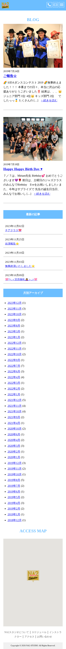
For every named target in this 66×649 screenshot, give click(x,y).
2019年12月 (15, 462)
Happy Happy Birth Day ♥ (22, 169)
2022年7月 (14, 365)
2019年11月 (15, 468)
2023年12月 (15, 302)
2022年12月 (15, 342)
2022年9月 (14, 360)
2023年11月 (15, 308)
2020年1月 (14, 457)
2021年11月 (15, 405)
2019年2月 (14, 508)
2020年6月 (14, 434)
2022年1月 (14, 394)
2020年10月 (15, 428)
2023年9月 (14, 320)
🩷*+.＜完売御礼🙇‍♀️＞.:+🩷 (21, 279)
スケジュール (39, 632)
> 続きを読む (49, 100)
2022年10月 (15, 354)
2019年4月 (14, 502)
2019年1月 (14, 514)
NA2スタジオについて (16, 632)
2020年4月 (14, 440)
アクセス (29, 636)
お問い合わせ (44, 636)
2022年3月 (14, 382)
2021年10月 (15, 411)
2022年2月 (14, 388)
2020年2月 (14, 451)
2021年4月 (14, 422)
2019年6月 (14, 491)
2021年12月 (15, 400)
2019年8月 (14, 480)
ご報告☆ (10, 76)
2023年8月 (14, 325)
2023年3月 (14, 331)
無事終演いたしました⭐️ (20, 266)
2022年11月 (15, 348)
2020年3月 (14, 445)
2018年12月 (15, 520)
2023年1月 (14, 337)
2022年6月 (14, 371)
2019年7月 (14, 485)
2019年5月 (14, 497)
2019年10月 (15, 474)
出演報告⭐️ (12, 243)
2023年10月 (15, 314)
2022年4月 (14, 377)
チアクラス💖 (13, 230)
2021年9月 (14, 417)
